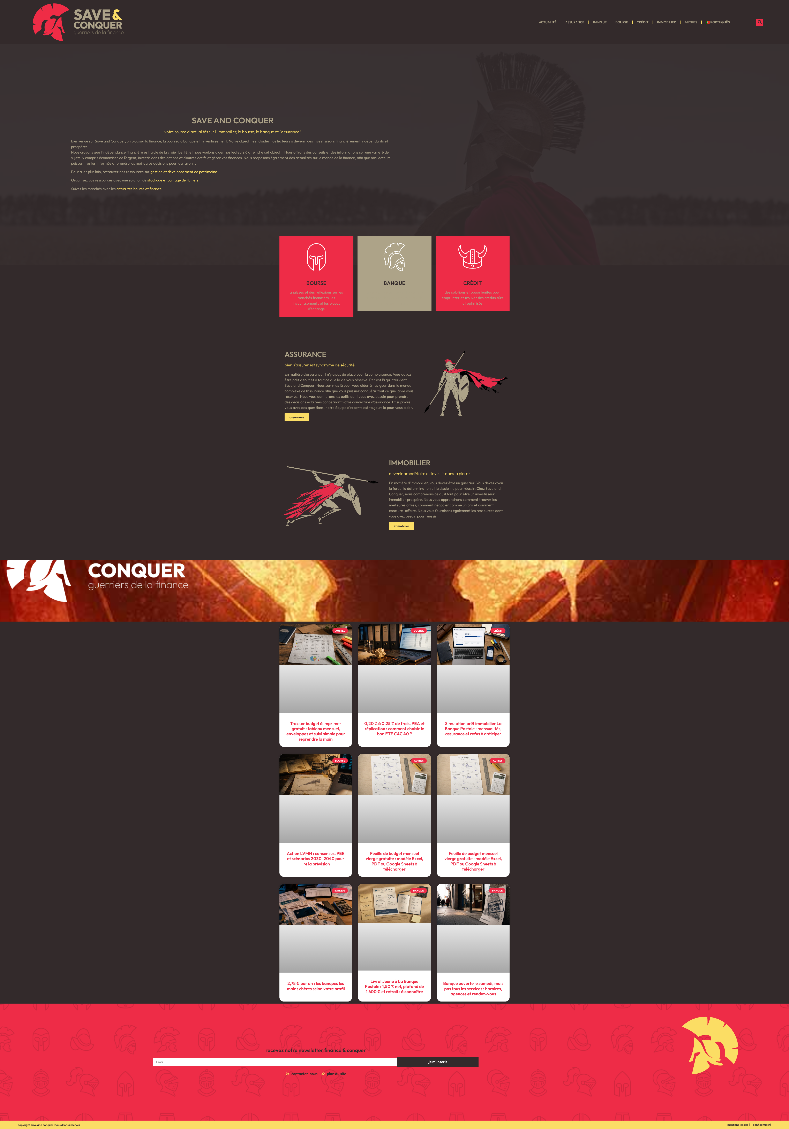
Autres (691, 22)
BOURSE (316, 283)
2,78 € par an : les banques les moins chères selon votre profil (316, 986)
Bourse (621, 22)
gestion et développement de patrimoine (183, 171)
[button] (759, 22)
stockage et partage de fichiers (172, 180)
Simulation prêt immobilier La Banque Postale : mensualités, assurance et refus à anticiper (473, 728)
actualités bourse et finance (139, 188)
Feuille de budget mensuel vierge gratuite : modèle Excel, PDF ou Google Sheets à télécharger (394, 861)
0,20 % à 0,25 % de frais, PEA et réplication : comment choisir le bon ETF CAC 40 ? (394, 728)
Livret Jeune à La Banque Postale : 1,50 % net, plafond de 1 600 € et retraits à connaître (394, 986)
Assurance (574, 22)
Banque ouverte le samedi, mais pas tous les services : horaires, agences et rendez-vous (473, 988)
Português (720, 22)
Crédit (642, 22)
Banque (600, 22)
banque (394, 283)
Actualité (548, 22)
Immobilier (666, 22)
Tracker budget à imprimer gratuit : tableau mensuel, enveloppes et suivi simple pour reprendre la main (315, 731)
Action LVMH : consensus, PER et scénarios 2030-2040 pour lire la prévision (316, 858)
